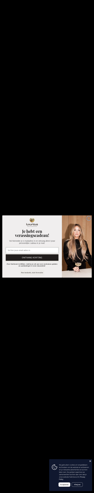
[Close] (90, 461)
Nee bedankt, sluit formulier (32, 273)
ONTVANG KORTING (32, 257)
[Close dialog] (89, 218)
